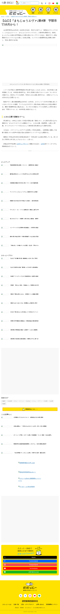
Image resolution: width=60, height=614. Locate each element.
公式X (43, 144)
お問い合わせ (40, 604)
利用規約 (22, 607)
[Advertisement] (30, 154)
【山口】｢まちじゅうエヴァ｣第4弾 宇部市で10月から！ (24, 16)
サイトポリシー (28, 607)
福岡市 (4, 401)
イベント (22, 401)
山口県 (51, 401)
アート (40, 401)
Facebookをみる (33, 561)
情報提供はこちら (30, 409)
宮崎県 (4, 403)
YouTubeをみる (34, 568)
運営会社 (17, 607)
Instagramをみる (33, 564)
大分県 (46, 401)
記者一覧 (16, 604)
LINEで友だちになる (34, 572)
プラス (7, 16)
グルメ (16, 401)
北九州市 (10, 401)
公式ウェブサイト (22, 144)
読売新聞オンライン (52, 604)
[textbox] (29, 3)
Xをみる (34, 557)
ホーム (2, 16)
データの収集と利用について (39, 607)
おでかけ (29, 401)
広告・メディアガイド (27, 604)
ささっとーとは (6, 604)
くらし (34, 401)
